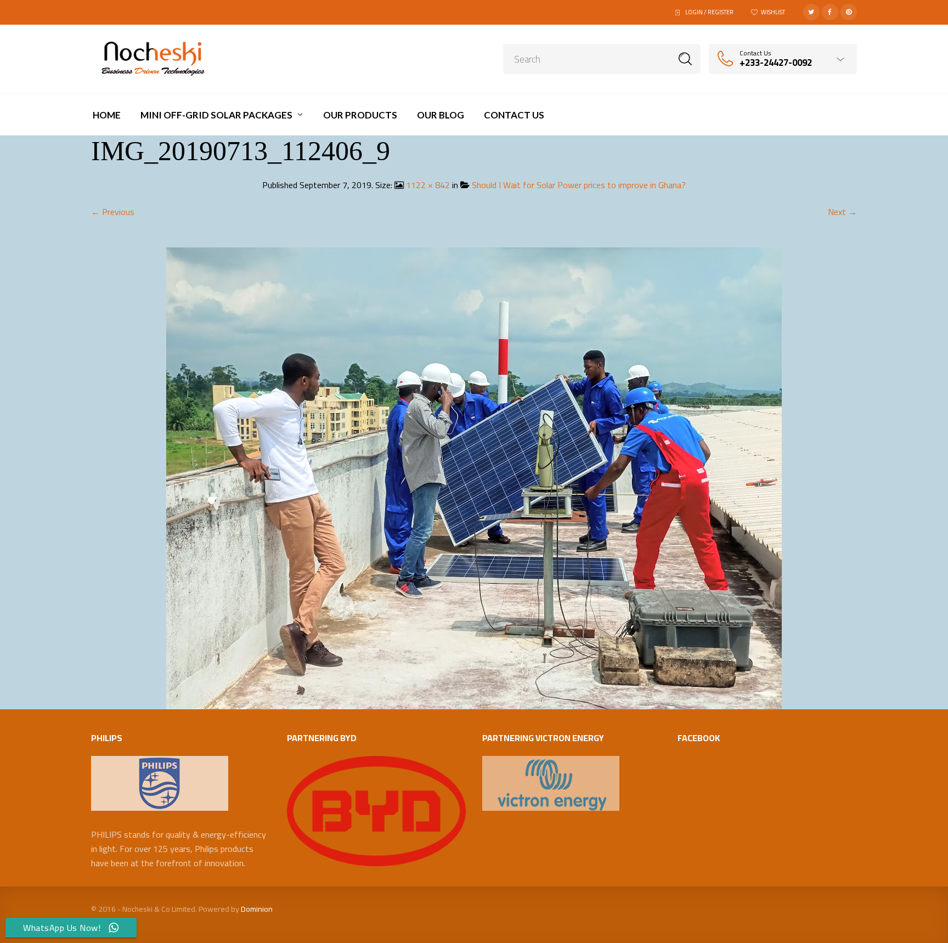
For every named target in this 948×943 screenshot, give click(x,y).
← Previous (112, 212)
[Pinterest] (848, 12)
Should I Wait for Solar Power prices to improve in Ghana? (579, 185)
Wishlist (773, 12)
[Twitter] (811, 12)
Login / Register (709, 12)
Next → (842, 212)
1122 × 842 (428, 185)
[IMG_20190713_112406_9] (474, 477)
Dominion (257, 909)
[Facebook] (830, 12)
